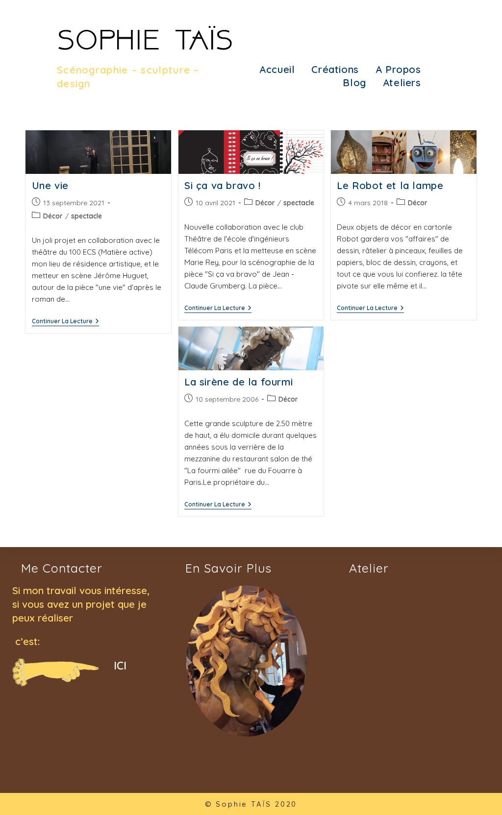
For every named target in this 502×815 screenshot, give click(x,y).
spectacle (86, 216)
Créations (334, 69)
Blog (354, 82)
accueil (277, 69)
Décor (53, 216)
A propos (398, 69)
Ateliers (402, 82)
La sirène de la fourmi (238, 382)
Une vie (50, 185)
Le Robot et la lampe (390, 185)
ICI (120, 665)
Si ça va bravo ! (222, 185)
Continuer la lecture (65, 321)
